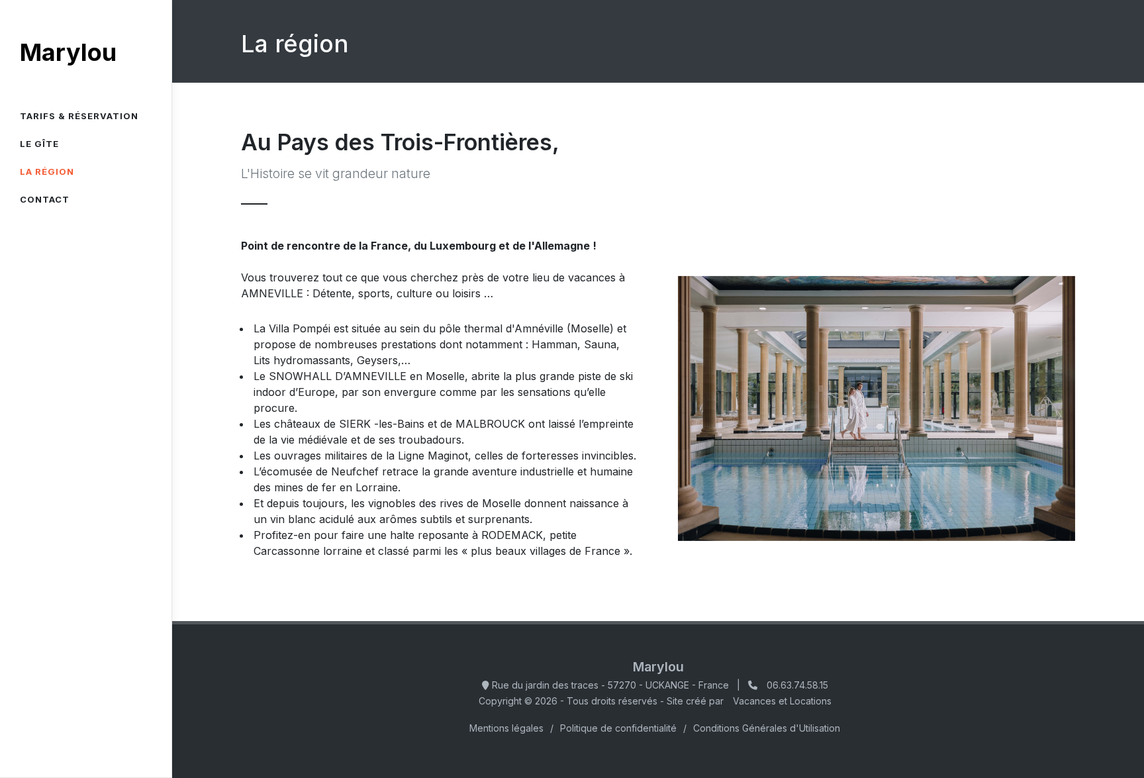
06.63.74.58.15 (797, 685)
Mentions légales (506, 728)
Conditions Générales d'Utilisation (766, 728)
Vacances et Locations (782, 700)
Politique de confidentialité (618, 728)
